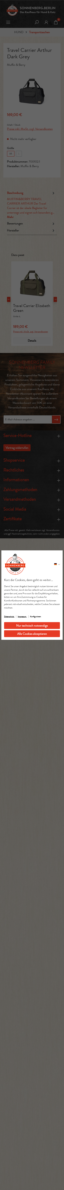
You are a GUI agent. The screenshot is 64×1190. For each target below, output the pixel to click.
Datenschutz (9, 616)
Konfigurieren (35, 616)
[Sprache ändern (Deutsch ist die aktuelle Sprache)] (57, 564)
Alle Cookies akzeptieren (32, 633)
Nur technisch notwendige (32, 625)
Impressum (22, 616)
